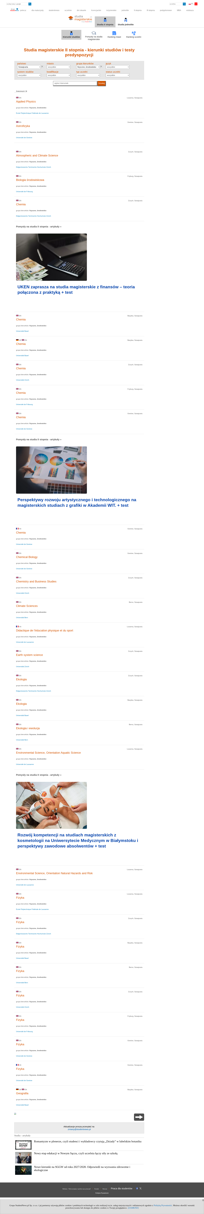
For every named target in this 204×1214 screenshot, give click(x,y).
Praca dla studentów (121, 1188)
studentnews (54, 10)
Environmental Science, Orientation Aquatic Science (48, 752)
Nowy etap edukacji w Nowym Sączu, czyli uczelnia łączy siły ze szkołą (75, 1153)
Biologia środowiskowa (30, 179)
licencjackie (96, 10)
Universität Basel (22, 331)
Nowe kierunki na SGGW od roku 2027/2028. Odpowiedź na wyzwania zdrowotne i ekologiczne (82, 1168)
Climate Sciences (27, 605)
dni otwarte (81, 10)
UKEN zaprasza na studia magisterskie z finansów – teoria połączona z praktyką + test (76, 289)
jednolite (125, 10)
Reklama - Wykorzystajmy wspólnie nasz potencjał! (77, 1189)
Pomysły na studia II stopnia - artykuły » (38, 226)
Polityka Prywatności (102, 1193)
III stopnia (151, 10)
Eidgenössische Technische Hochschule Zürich (33, 167)
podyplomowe (166, 10)
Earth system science (29, 654)
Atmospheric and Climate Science (37, 155)
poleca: (23, 10)
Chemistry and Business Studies (36, 581)
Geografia (22, 1093)
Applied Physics (26, 101)
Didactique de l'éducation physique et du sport (44, 630)
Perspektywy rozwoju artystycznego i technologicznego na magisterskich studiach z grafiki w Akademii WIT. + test (76, 502)
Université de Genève (24, 137)
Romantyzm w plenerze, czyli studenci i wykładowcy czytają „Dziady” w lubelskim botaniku (87, 1141)
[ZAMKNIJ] (133, 1208)
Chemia (21, 204)
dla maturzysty (38, 10)
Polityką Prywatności (163, 1205)
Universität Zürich (22, 380)
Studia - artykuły (22, 1135)
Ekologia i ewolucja (28, 728)
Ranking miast (114, 37)
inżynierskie (111, 10)
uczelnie (68, 10)
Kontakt (96, 1189)
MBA (179, 10)
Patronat (105, 1189)
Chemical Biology (27, 557)
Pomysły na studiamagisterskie (93, 38)
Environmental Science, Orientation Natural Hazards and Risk (54, 873)
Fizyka (20, 897)
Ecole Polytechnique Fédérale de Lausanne (32, 113)
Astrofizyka (23, 126)
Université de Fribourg (24, 191)
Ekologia (21, 679)
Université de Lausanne (25, 642)
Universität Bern (22, 617)
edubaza (190, 10)
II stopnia (138, 10)
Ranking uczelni (133, 37)
